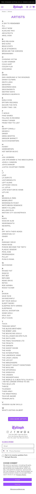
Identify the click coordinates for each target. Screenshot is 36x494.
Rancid (5, 275)
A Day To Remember (11, 23)
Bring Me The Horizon (12, 51)
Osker (5, 238)
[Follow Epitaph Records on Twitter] (20, 434)
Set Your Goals (9, 303)
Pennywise (7, 246)
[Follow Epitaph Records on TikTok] (10, 434)
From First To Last (11, 123)
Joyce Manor (8, 166)
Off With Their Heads (12, 233)
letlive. (5, 194)
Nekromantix (8, 225)
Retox (5, 285)
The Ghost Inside (10, 350)
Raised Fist (7, 273)
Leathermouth (9, 182)
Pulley (5, 258)
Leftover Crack (9, 187)
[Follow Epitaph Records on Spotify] (24, 434)
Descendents (8, 89)
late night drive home (12, 192)
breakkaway (7, 53)
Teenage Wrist (9, 328)
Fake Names (7, 115)
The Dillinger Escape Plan (14, 338)
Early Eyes (7, 100)
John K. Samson (9, 164)
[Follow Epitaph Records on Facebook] (13, 434)
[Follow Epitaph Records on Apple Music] (27, 434)
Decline (17, 484)
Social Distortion (10, 312)
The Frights (7, 345)
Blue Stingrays (9, 48)
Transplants (8, 400)
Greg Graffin (8, 136)
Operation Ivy (8, 236)
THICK (4, 325)
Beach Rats (7, 46)
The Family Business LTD (13, 342)
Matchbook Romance (12, 207)
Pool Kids (6, 254)
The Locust (7, 362)
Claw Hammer (8, 62)
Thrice (5, 388)
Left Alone (7, 184)
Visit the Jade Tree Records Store (17, 440)
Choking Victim (9, 59)
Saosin (5, 295)
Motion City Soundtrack (14, 214)
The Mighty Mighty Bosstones (16, 367)
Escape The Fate (9, 105)
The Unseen (7, 377)
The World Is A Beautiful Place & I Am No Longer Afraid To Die (17, 382)
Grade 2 (6, 131)
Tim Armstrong (9, 395)
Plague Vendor (9, 251)
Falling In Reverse (11, 118)
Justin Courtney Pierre (13, 169)
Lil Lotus (6, 189)
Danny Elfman (9, 79)
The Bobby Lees (9, 333)
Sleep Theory (8, 305)
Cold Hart (7, 64)
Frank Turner (8, 120)
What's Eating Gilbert (12, 412)
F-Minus (5, 113)
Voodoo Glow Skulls (12, 406)
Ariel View (7, 35)
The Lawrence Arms (11, 357)
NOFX (4, 220)
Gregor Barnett (10, 138)
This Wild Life (8, 386)
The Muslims (8, 369)
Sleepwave (7, 310)
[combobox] (5, 453)
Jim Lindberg (8, 157)
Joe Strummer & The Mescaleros (11, 161)
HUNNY (5, 146)
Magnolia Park (9, 200)
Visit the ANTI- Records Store (17, 436)
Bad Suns (6, 44)
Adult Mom (7, 28)
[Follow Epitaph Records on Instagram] (7, 434)
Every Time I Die (9, 107)
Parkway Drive (9, 244)
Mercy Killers (8, 210)
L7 (3, 175)
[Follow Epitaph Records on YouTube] (17, 434)
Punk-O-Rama (8, 261)
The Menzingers (9, 364)
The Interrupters (10, 355)
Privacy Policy (21, 475)
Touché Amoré (9, 398)
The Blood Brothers (11, 330)
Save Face (6, 298)
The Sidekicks (8, 374)
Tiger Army (7, 393)
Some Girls (7, 315)
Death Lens (7, 82)
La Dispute (7, 179)
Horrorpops (8, 149)
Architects (7, 33)
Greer (5, 133)
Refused (6, 280)
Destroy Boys (8, 92)
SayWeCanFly (8, 300)
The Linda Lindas (10, 359)
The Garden (7, 347)
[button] (2, 7)
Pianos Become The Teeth (14, 249)
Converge (7, 69)
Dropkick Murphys (11, 94)
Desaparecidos (9, 87)
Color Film (7, 66)
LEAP (4, 177)
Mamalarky (7, 202)
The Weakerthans (10, 379)
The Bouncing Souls (12, 335)
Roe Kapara (7, 287)
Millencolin (8, 212)
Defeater (6, 84)
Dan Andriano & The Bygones (16, 77)
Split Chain (7, 320)
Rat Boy (5, 277)
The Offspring (9, 372)
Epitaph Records (10, 102)
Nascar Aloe (8, 223)
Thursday (6, 391)
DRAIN (4, 75)
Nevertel (6, 227)
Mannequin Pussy (10, 205)
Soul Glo (6, 317)
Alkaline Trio (8, 30)
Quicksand (7, 267)
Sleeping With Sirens (12, 308)
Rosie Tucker (8, 290)
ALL (3, 26)
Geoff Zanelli (8, 128)
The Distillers (8, 340)
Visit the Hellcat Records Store (17, 438)
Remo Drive (7, 282)
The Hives (6, 352)
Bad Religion (8, 41)
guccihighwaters (10, 141)
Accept (17, 480)
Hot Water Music (10, 151)
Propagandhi (8, 256)
